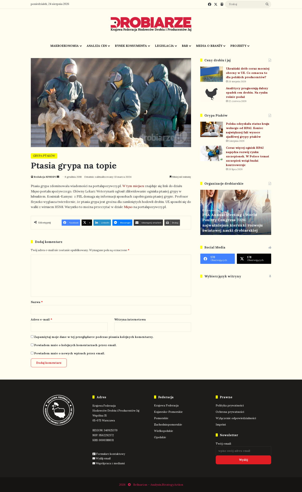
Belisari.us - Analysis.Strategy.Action (158, 484)
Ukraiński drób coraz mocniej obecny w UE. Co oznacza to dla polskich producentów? (247, 73)
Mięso (128, 207)
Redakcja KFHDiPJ (45, 176)
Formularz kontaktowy (110, 454)
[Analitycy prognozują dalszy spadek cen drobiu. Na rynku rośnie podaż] (211, 94)
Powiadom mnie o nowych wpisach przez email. (69, 353)
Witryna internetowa (130, 319)
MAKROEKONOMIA (64, 46)
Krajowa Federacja (166, 405)
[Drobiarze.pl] (151, 24)
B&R (185, 46)
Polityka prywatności (230, 405)
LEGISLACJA (164, 46)
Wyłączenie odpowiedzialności (236, 418)
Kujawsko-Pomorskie (168, 412)
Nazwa (37, 302)
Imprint (221, 424)
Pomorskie (161, 418)
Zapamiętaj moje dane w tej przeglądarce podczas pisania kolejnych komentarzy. (93, 337)
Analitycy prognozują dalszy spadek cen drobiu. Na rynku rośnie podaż (247, 92)
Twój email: (223, 443)
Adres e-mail (41, 319)
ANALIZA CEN (97, 46)
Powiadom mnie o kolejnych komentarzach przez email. (75, 345)
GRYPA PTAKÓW (44, 156)
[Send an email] (58, 176)
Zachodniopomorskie (168, 424)
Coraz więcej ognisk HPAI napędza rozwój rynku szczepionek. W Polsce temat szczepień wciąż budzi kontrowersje (247, 156)
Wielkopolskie (163, 431)
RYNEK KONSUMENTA (131, 46)
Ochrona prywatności (230, 412)
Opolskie (160, 437)
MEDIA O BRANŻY (209, 46)
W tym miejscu (133, 186)
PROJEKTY (238, 46)
